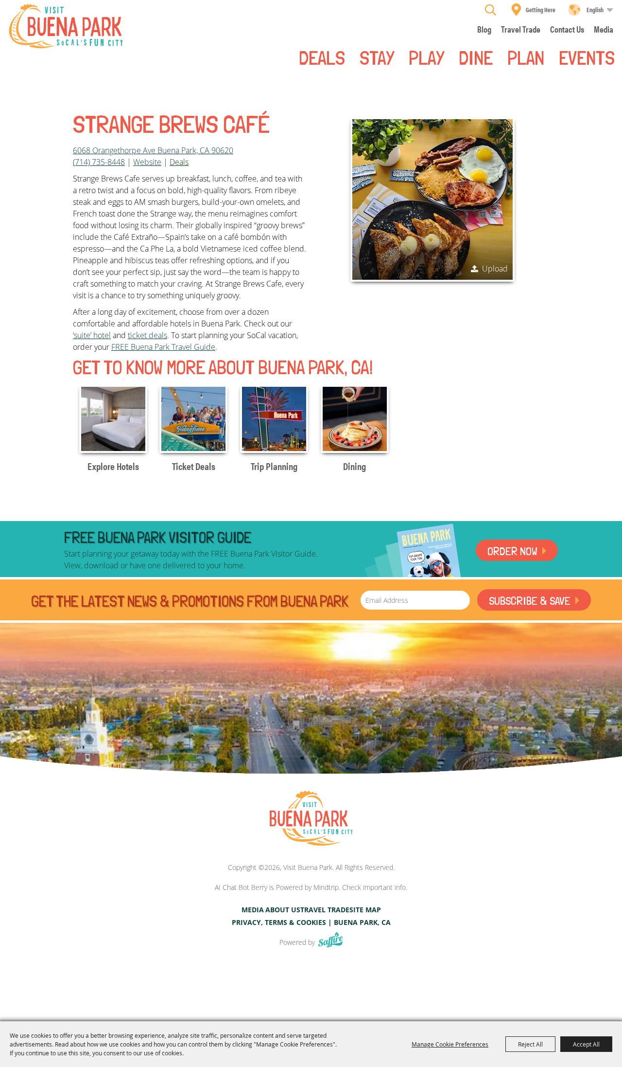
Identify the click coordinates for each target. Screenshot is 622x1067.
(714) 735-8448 (99, 162)
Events (587, 57)
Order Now (512, 551)
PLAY (426, 57)
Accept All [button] (586, 1044)
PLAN (525, 57)
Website (147, 162)
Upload (495, 268)
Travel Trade (324, 909)
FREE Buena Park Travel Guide (163, 347)
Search (490, 9)
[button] (432, 199)
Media (253, 909)
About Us (282, 909)
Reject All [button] (530, 1044)
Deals (322, 57)
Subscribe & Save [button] (529, 601)
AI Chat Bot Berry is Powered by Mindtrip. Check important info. (311, 887)
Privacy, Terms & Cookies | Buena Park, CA (311, 922)
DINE (476, 57)
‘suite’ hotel (92, 335)
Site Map (365, 909)
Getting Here (540, 9)
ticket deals (147, 335)
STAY (377, 57)
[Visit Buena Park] (66, 26)
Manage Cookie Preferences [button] (450, 1044)
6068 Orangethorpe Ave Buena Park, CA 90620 (153, 150)
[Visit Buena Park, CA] (311, 819)
